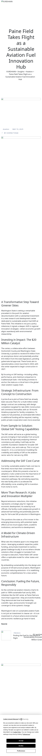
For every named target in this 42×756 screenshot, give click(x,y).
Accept (21, 741)
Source (4, 624)
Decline (21, 746)
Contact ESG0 (12, 133)
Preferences (21, 751)
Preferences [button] (26, 734)
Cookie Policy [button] (17, 732)
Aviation (6, 129)
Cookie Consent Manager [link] (10, 719)
